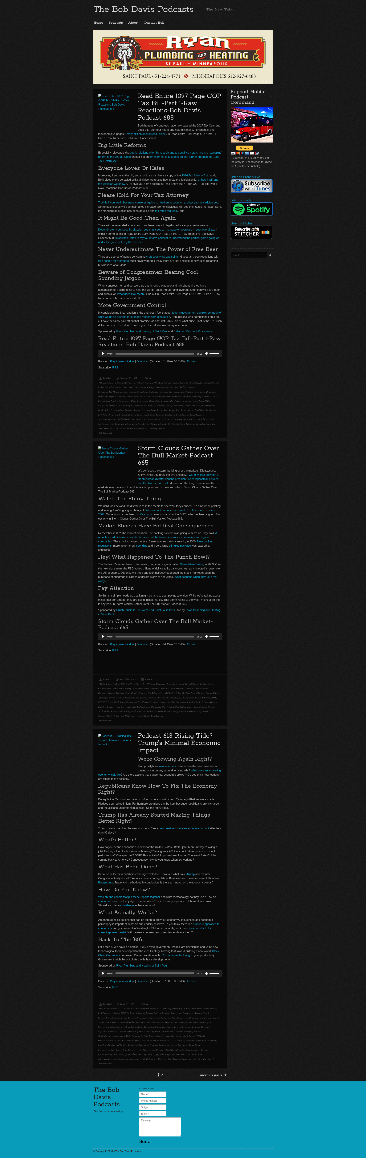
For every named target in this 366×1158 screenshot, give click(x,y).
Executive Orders (117, 1022)
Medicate (161, 405)
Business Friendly (202, 1013)
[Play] (103, 354)
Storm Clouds (117, 711)
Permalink (107, 433)
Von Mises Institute (172, 1058)
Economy (142, 693)
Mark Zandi (170, 1031)
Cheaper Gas (104, 1017)
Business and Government (182, 1013)
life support (146, 514)
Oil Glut (138, 1040)
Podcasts (115, 23)
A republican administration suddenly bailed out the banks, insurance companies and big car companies (157, 537)
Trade (199, 1054)
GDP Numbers (158, 1022)
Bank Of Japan (191, 683)
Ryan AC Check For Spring (110, 1049)
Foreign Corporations (120, 401)
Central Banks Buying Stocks (124, 688)
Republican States (186, 1045)
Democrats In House (136, 396)
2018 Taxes (146, 382)
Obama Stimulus (105, 1040)
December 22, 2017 (128, 378)
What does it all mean (130, 294)
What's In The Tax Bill (119, 428)
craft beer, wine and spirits (162, 256)
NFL (100, 702)
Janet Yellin (130, 697)
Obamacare (181, 702)
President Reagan (132, 410)
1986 (138, 382)
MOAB (213, 697)
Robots (198, 1045)
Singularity (147, 1054)
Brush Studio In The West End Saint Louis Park (145, 610)
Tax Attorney (167, 419)
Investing (120, 697)
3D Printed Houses (147, 1008)
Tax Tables (190, 423)
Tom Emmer (103, 428)
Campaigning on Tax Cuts (166, 387)
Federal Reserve (198, 693)
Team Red (210, 423)
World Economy (157, 715)
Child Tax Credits (186, 387)
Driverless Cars (195, 1017)
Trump (191, 874)
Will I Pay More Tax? (139, 428)
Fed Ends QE (171, 693)
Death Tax (210, 391)
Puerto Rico (162, 410)
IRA (172, 401)
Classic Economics (119, 1017)
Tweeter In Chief (194, 711)
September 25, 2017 (128, 679)
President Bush (117, 410)
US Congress (118, 715)
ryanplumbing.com (133, 1054)
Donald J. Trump (183, 688)
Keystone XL (140, 1031)
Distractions (143, 688)
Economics (104, 1022)
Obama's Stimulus (167, 702)
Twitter (205, 711)
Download (143, 361)
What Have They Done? (203, 1058)
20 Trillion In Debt (111, 683)
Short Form (170, 414)
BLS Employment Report (109, 1013)
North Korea (119, 702)
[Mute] (206, 354)
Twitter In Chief (105, 715)
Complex (132, 391)
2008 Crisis (139, 683)
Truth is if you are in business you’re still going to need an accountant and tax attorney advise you (158, 202)
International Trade (152, 1026)
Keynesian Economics (107, 1031)
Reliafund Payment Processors (192, 331)
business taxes (140, 387)
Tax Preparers (104, 423)
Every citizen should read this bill (145, 133)
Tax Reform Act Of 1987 (164, 423)
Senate (118, 414)
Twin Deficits (147, 1058)
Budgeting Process (144, 1013)
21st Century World (129, 1008)
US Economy (130, 715)
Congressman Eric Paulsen (180, 391)
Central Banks (104, 688)
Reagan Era (174, 410)
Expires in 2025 (211, 396)
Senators (160, 414)
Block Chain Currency (206, 1008)
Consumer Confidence (147, 1017)
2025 (154, 382)
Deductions (103, 396)
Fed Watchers (184, 693)
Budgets (157, 1013)
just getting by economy (146, 697)
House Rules (154, 401)
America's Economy (175, 683)
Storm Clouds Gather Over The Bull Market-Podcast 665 (178, 455)
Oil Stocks (171, 1040)
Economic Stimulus (106, 693)
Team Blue (200, 423)
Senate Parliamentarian (132, 414)
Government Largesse (202, 1022)
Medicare (152, 405)
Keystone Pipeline (126, 1031)
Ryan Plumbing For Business (111, 1054)
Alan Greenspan (158, 683)
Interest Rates (137, 1026)
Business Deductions (124, 387)
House (145, 401)
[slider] (214, 353)
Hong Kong (136, 401)
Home (98, 23)
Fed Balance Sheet (156, 693)
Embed (191, 361)
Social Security (196, 414)
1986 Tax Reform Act (195, 175)
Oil (132, 1040)
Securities (198, 706)
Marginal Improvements (136, 405)
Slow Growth (209, 706)
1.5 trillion (118, 382)
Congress (164, 391)
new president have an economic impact (184, 828)
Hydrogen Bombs (107, 697)
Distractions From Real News (162, 688)
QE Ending (156, 706)
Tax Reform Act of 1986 (142, 423)
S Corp (111, 414)
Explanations (104, 401)
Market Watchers (202, 697)
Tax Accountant (153, 419)
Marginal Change (117, 405)
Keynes (177, 1026)
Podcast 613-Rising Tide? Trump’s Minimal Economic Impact (179, 743)
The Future (191, 1054)
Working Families (157, 428)
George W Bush (213, 693)
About (133, 23)
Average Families (171, 382)
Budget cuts (105, 882)
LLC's (207, 401)
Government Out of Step (108, 1026)
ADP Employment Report (174, 1008)
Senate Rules (149, 414)
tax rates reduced (166, 210)
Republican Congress (148, 1045)
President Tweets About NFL (126, 706)
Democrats (121, 396)
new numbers (167, 766)
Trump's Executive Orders (129, 1058)
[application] (160, 353)
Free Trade (145, 1022)
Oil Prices (147, 1040)
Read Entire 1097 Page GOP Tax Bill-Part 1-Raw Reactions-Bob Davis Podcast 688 (179, 107)
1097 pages (129, 382)
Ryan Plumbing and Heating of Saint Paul (141, 331)
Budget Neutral (212, 382)
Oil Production (159, 1040)
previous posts (211, 1074)
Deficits (112, 396)
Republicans (211, 410)
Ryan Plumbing (130, 1049)
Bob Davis (107, 378)
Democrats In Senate (155, 396)
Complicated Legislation (148, 391)
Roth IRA (102, 414)
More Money (176, 1036)
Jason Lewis (198, 401)
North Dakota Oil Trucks (194, 1036)
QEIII (171, 706)
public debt (122, 1045)
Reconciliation (187, 410)
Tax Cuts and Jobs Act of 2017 (202, 419)
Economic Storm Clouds (126, 693)
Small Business (182, 414)
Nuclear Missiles (133, 702)
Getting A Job (171, 1022)
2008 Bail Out (127, 683)
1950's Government (111, 1008)
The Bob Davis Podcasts (143, 9)
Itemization (187, 401)
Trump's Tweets (179, 711)
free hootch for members (113, 260)
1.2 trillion (107, 382)
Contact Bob (154, 23)
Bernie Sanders (186, 382)
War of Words (143, 715)
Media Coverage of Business (188, 1031)
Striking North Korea (133, 711)
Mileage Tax (171, 405)
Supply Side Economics (175, 1054)
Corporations (199, 391)
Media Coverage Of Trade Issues (140, 1036)
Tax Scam (180, 423)
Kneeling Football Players (182, 697)
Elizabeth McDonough (193, 396)
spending (141, 545)
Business (165, 1013)
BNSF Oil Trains (128, 1013)
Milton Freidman (162, 1036)
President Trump (149, 410)
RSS (115, 367)
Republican (199, 410)
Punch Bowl (144, 706)
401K (160, 382)
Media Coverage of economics (111, 1036)
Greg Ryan (125, 1026)
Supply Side (158, 1054)
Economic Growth (174, 396)
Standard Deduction (125, 419)
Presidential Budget (107, 1045)
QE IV (165, 706)
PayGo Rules (103, 410)
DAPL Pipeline (164, 1017)
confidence (127, 905)
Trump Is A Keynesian (107, 1058)
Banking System (207, 683)
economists (105, 901)
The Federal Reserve (163, 711)
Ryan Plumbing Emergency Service (191, 1049)
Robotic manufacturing (176, 955)
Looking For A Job (155, 1031)
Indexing (165, 401)
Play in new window (122, 361)
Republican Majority (168, 1045)
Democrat (184, 1017)
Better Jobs (191, 1008)
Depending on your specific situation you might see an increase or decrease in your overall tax (156, 229)
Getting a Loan (185, 1022)
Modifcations (184, 405)
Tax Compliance (181, 419)
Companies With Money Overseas (112, 391)
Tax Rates (116, 423)
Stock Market (104, 711)
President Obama (209, 702)
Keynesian (185, 1026)
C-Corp (150, 387)
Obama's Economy (149, 702)
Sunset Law (140, 419)
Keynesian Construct (200, 1026)
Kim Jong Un (164, 697)
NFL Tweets (108, 702)
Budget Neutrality (106, 387)
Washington (186, 1058)
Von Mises (158, 1058)
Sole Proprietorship (106, 419)
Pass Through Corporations (203, 405)
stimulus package (180, 545)
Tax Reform (126, 423)
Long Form (103, 405)
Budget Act (199, 382)
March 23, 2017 (127, 1004)
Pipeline (181, 1040)
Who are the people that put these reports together (129, 897)
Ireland (178, 401)
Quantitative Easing (192, 564)
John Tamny (167, 1026)
